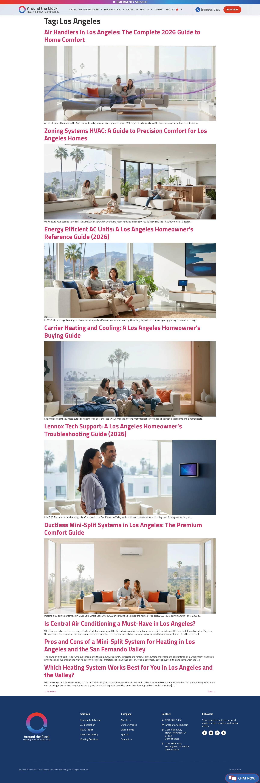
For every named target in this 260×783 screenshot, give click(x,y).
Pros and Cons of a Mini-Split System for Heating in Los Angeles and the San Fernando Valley (119, 645)
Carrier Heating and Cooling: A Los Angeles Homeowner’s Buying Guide (122, 331)
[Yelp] (223, 732)
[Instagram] (217, 732)
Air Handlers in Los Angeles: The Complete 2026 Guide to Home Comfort (122, 35)
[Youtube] (211, 732)
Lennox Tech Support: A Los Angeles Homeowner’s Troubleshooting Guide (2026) (113, 429)
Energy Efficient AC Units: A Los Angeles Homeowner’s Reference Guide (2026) (118, 232)
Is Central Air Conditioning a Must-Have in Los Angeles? (119, 623)
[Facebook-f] (204, 732)
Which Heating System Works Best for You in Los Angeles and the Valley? (128, 671)
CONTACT (159, 9)
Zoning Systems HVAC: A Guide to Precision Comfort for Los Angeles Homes (125, 134)
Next (212, 691)
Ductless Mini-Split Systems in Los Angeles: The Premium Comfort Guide (123, 528)
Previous (50, 691)
